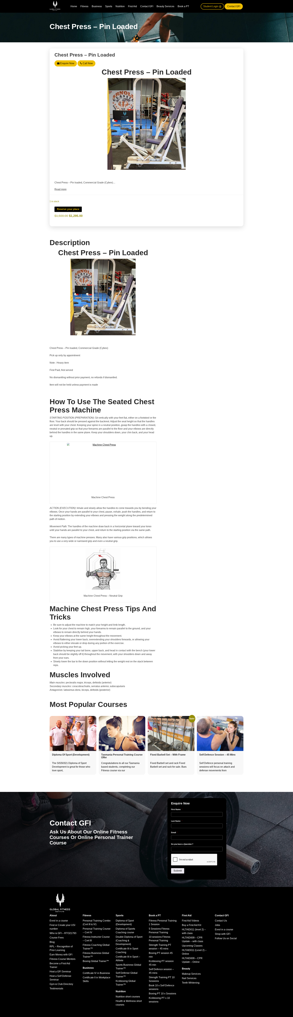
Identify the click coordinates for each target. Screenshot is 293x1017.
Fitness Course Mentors (62, 959)
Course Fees (57, 937)
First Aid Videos (190, 920)
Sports (108, 6)
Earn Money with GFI (61, 954)
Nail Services (189, 978)
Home (74, 6)
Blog (52, 942)
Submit (178, 870)
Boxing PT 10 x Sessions (162, 993)
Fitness (84, 6)
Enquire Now (67, 63)
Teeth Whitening (190, 982)
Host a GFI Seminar (60, 971)
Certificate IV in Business (96, 973)
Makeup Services (191, 974)
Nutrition (120, 6)
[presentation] (194, 860)
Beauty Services (165, 6)
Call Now (87, 63)
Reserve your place (68, 209)
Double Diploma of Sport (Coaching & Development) (129, 940)
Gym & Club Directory (61, 984)
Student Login (211, 6)
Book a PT (183, 6)
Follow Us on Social (226, 938)
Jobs (217, 925)
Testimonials (56, 988)
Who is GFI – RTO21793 (63, 933)
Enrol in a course (59, 920)
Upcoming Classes (192, 945)
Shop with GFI (222, 934)
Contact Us (221, 920)
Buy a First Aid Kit (191, 925)
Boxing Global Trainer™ (96, 961)
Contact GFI (146, 6)
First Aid (132, 6)
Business (97, 6)
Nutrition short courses (128, 996)
